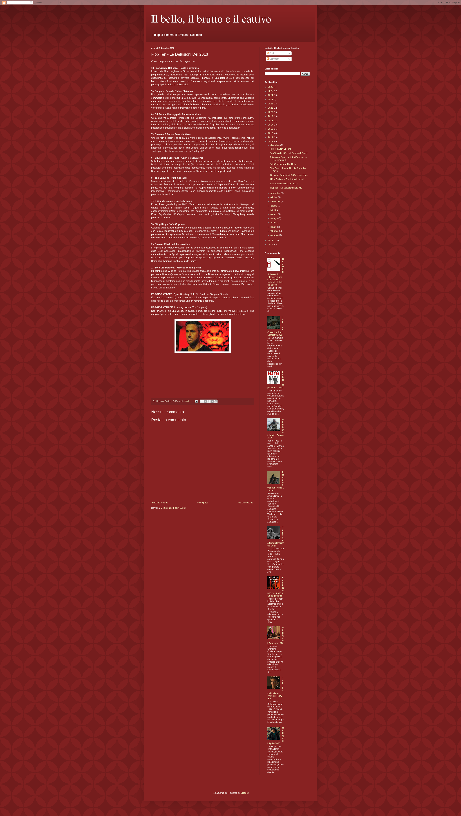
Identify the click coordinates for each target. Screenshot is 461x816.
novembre (275, 193)
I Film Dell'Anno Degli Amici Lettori (287, 179)
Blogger (244, 793)
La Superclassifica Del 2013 (284, 183)
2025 (271, 91)
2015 (271, 133)
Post (271, 53)
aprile (273, 222)
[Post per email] (196, 401)
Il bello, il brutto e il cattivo (211, 18)
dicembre (275, 145)
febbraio (274, 231)
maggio (274, 218)
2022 (271, 103)
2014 (271, 137)
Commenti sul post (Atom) (173, 508)
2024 (271, 95)
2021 (271, 108)
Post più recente (160, 502)
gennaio (274, 235)
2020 (271, 112)
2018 (271, 120)
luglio (273, 210)
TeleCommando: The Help (283, 164)
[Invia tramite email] (202, 401)
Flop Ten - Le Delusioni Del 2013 (286, 188)
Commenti (274, 59)
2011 (271, 244)
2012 (271, 240)
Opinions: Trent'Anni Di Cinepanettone (289, 175)
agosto (274, 206)
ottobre (274, 197)
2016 (271, 129)
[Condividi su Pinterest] (216, 401)
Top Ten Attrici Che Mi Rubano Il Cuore (289, 153)
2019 (271, 116)
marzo (273, 227)
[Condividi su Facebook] (212, 401)
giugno (274, 214)
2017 (271, 125)
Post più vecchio (245, 502)
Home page (202, 502)
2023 (271, 99)
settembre (275, 201)
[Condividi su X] (209, 401)
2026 (271, 87)
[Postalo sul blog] (205, 401)
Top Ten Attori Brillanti (280, 149)
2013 (271, 141)
